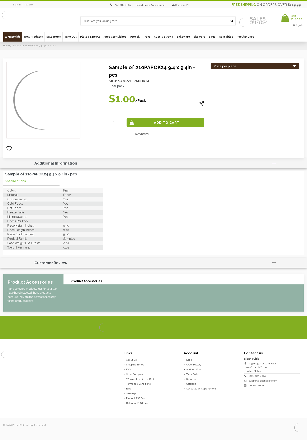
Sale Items (53, 36)
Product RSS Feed (136, 398)
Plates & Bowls (90, 36)
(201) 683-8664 (257, 375)
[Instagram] (285, 328)
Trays (146, 36)
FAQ (128, 369)
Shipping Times (135, 364)
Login (189, 359)
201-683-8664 (123, 5)
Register (28, 4)
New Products (33, 36)
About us (131, 359)
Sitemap (131, 393)
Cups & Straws (163, 36)
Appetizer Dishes (115, 36)
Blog (128, 388)
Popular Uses (245, 36)
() (182, 5)
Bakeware (183, 36)
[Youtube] (299, 328)
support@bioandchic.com (263, 380)
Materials (13, 36)
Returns (190, 379)
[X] (278, 328)
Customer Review (50, 263)
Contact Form (256, 385)
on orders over (266, 5)
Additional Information (55, 163)
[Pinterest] (292, 328)
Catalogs (191, 383)
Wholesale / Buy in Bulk (140, 379)
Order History (193, 364)
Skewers (199, 36)
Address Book (194, 369)
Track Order (192, 374)
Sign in (17, 4)
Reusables (226, 36)
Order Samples (134, 374)
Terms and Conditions (138, 383)
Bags (212, 36)
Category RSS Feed (137, 403)
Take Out (70, 36)
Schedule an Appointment (150, 5)
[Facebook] (271, 328)
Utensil (135, 36)
